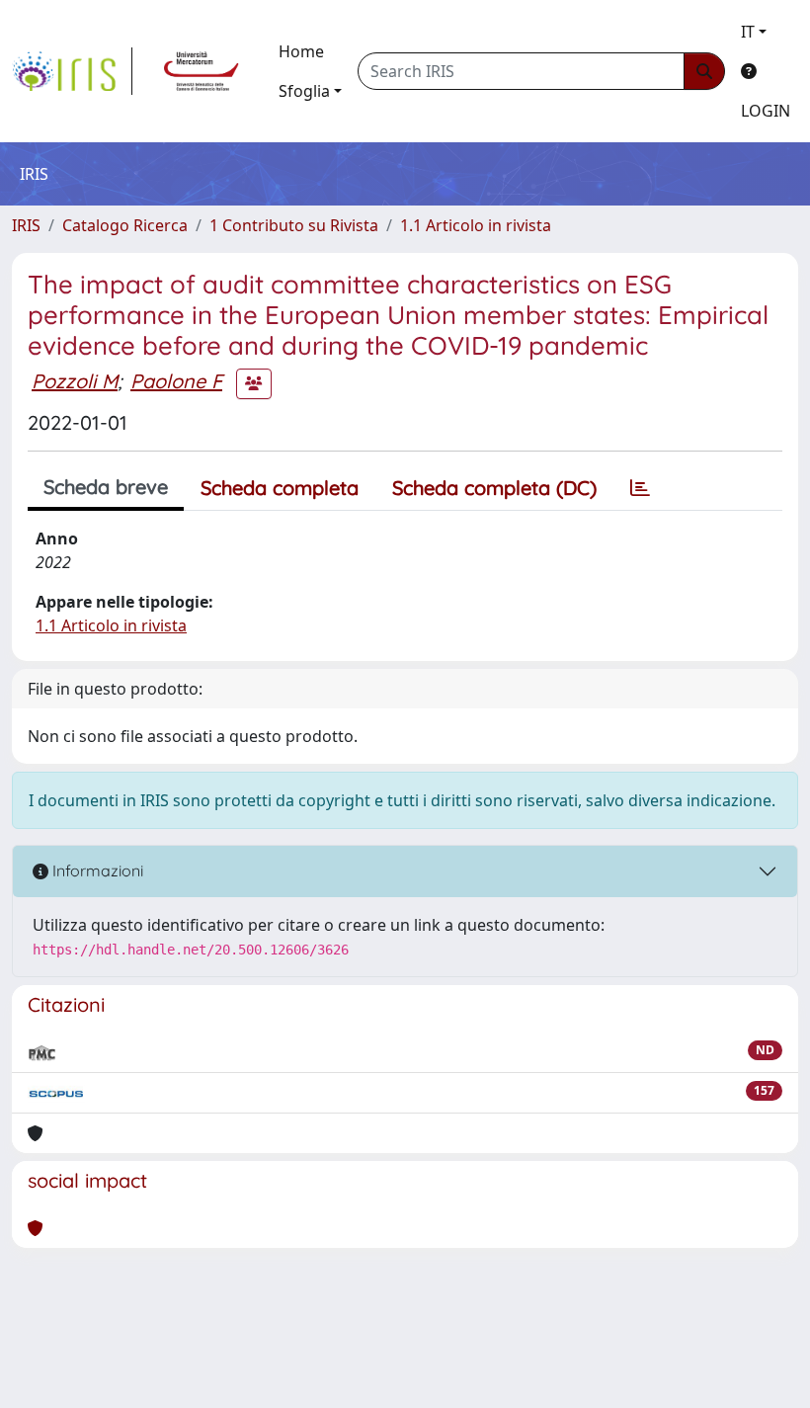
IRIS (26, 225)
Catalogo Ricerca (125, 225)
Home (301, 51)
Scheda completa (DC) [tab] (494, 487)
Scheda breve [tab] (105, 486)
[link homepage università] (201, 71)
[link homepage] (72, 71)
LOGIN (765, 111)
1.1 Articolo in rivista (475, 225)
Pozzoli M (75, 381)
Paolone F (176, 381)
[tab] (640, 488)
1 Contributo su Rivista (293, 225)
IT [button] (748, 31)
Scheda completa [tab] (280, 487)
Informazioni (95, 870)
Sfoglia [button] (304, 91)
